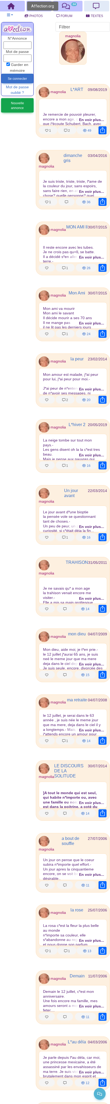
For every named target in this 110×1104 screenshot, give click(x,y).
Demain (77, 976)
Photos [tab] (36, 16)
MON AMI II (77, 227)
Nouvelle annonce (17, 105)
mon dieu (77, 634)
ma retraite (77, 700)
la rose (76, 910)
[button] (10, 15)
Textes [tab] (97, 16)
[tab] (67, 6)
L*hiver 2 (77, 424)
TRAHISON (77, 562)
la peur (77, 359)
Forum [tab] (66, 16)
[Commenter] (66, 201)
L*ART (76, 89)
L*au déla (77, 1042)
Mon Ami (77, 293)
